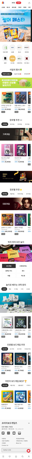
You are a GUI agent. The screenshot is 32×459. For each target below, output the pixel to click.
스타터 (4, 289)
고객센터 (4, 443)
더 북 (22, 289)
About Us (18, 443)
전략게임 (19, 124)
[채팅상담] (28, 451)
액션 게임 (5, 385)
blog (19, 433)
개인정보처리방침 (20, 438)
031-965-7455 (7, 427)
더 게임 (16, 289)
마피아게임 (20, 194)
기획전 (19, 7)
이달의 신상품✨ (7, 74)
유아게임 (28, 194)
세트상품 (14, 7)
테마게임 (5, 194)
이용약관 (4, 438)
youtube (14, 433)
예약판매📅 (27, 74)
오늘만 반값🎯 (17, 74)
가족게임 (5, 124)
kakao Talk (3, 433)
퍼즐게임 (12, 194)
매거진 (13, 2)
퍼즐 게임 (12, 385)
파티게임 (12, 124)
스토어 (18, 2)
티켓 (29, 7)
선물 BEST (20, 385)
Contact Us (5, 445)
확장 (10, 289)
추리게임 (27, 124)
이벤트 (24, 7)
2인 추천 (12, 349)
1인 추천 (5, 349)
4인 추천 (19, 349)
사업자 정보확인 (5, 441)
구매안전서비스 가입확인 (22, 441)
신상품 (3, 7)
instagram (8, 433)
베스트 (8, 7)
